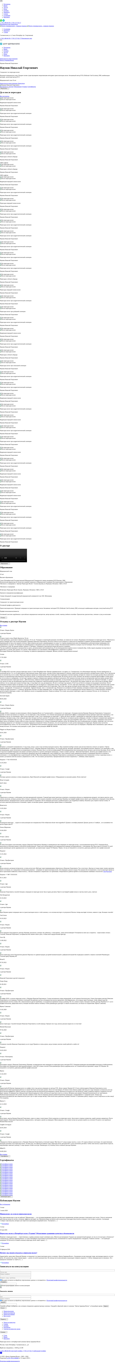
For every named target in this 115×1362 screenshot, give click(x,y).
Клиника (3, 1332)
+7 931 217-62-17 (16, 22)
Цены (5, 9)
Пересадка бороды (9, 1313)
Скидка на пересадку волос (12, 1329)
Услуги (6, 7)
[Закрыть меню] (1, 1)
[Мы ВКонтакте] (1, 1353)
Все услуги (7, 1316)
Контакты (7, 17)
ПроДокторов (107, 871)
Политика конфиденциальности (10, 1361)
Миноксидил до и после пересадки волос (16, 1214)
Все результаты (4, 96)
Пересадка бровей (9, 1314)
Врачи (5, 5)
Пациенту (7, 12)
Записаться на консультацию (9, 58)
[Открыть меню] (1, 40)
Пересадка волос (9, 1311)
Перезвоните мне (5, 24)
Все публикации (5, 1204)
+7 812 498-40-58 (5, 22)
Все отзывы (3, 625)
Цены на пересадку (9, 1322)
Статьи (6, 14)
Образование (18, 86)
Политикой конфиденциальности (57, 1280)
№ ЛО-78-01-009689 (12, 1358)
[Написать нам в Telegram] (4, 21)
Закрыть (106, 1306)
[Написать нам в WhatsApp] (1, 21)
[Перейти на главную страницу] (10, 44)
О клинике (7, 15)
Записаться (14, 24)
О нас (5, 1335)
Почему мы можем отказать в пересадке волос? (18, 1253)
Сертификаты (31, 86)
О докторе (10, 86)
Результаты (7, 4)
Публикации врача (6, 1196)
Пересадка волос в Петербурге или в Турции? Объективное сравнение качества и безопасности (37, 1233)
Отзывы (6, 10)
